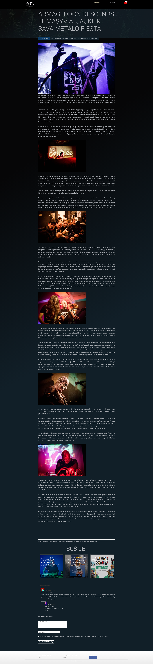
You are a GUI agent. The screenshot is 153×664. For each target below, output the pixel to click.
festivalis (86, 541)
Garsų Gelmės (112, 2)
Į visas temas (44, 38)
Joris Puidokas (62, 38)
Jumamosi (79, 661)
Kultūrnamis (97, 2)
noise (95, 541)
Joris (49, 604)
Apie (39, 657)
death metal (65, 541)
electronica (72, 541)
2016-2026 (70, 655)
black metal (58, 541)
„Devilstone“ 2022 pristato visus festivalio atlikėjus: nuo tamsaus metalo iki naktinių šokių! (76, 559)
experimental (79, 541)
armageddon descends (48, 541)
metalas (91, 541)
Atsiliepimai (84, 38)
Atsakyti (43, 601)
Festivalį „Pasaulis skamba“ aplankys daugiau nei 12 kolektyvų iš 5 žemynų (102, 559)
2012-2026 (44, 655)
